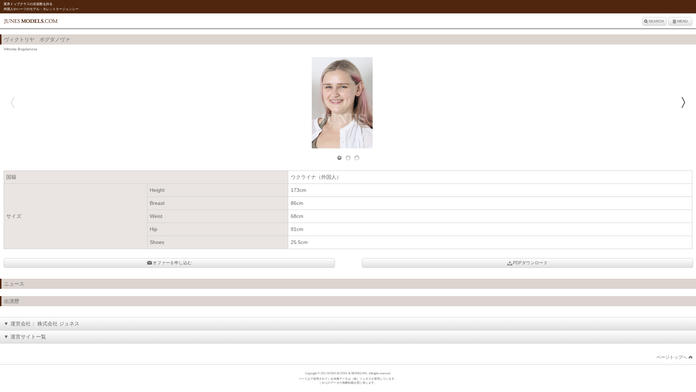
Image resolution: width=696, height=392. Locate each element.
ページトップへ (671, 357)
